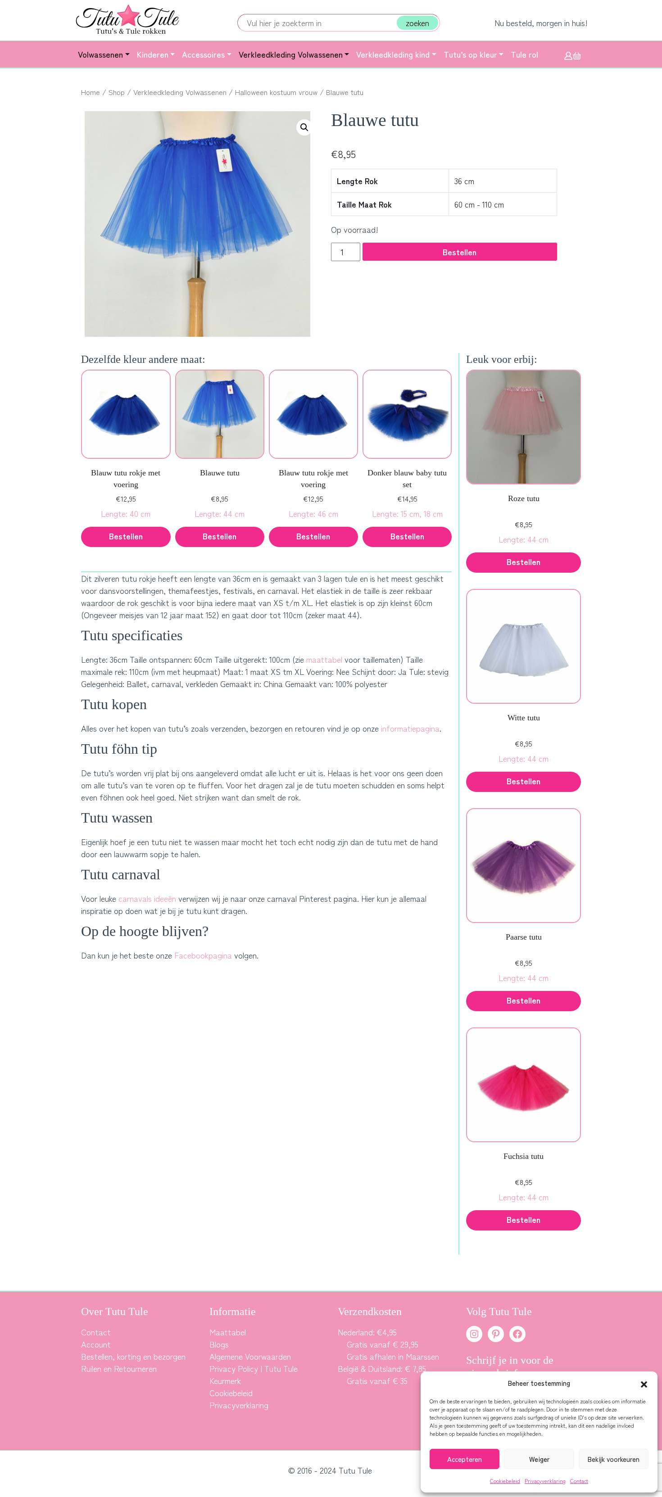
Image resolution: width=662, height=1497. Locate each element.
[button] (643, 1383)
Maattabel (227, 1332)
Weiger (539, 1459)
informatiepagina (410, 728)
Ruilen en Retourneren (119, 1368)
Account (96, 1344)
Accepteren (464, 1459)
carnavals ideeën (147, 898)
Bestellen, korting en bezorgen (133, 1356)
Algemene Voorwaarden (250, 1356)
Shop (117, 91)
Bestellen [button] (126, 536)
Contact (579, 1480)
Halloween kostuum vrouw (276, 91)
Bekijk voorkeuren (613, 1459)
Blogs (219, 1344)
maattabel (324, 659)
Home (90, 91)
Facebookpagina (203, 955)
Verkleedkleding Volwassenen (180, 91)
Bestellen (459, 252)
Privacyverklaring (545, 1480)
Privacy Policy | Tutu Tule (253, 1368)
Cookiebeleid (505, 1480)
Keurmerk (225, 1380)
